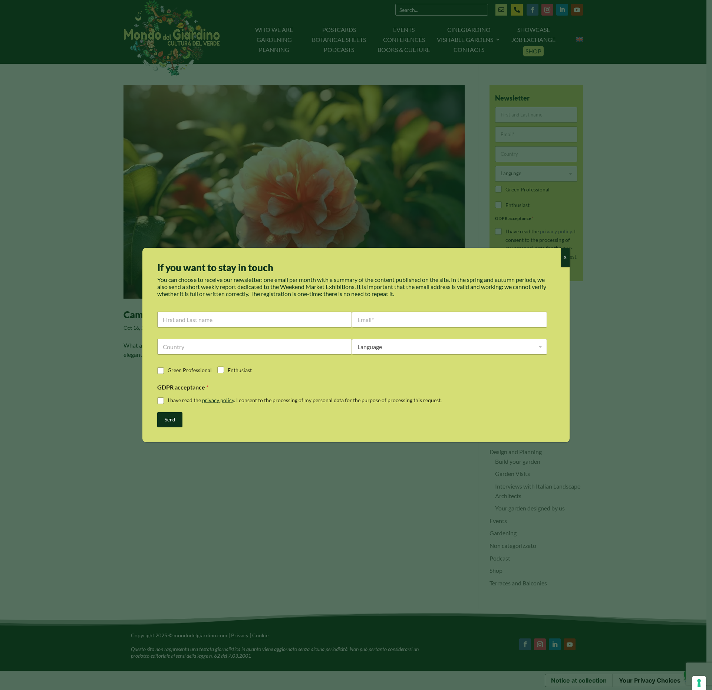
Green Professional (190, 370)
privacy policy (218, 400)
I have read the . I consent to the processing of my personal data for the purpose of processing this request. (305, 400)
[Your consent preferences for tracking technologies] (699, 683)
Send (170, 420)
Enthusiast (240, 370)
